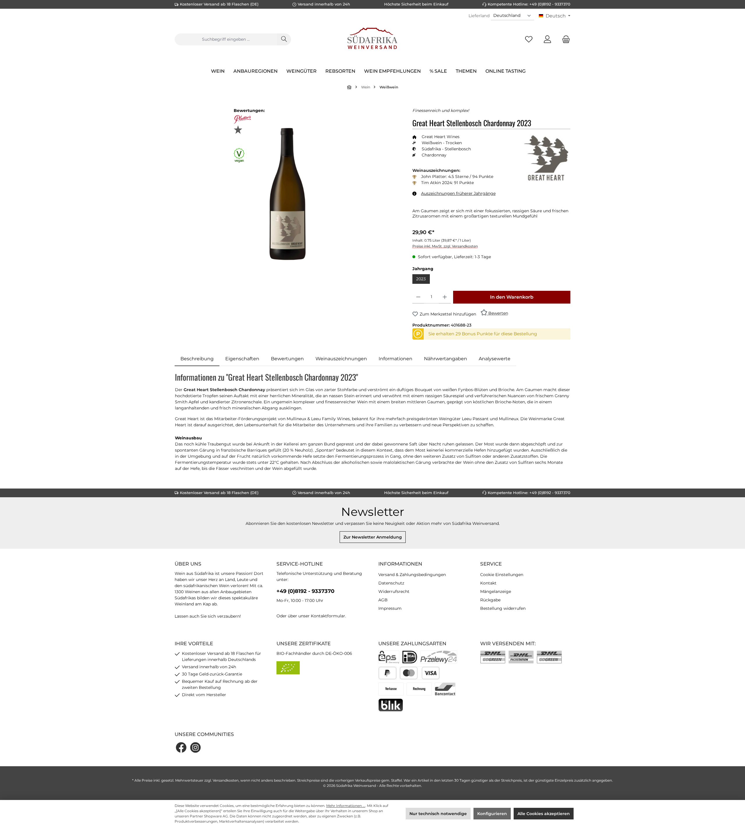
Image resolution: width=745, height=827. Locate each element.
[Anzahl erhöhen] (445, 297)
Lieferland (479, 15)
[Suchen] (284, 39)
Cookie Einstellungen (501, 574)
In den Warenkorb (511, 297)
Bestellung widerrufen (503, 608)
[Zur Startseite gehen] (372, 39)
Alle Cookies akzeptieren (543, 813)
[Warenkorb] (564, 39)
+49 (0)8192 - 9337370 (305, 591)
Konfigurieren (492, 813)
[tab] (197, 359)
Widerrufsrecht (393, 591)
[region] (288, 194)
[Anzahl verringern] (418, 297)
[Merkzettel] (529, 39)
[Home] (349, 87)
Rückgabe (490, 600)
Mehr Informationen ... (345, 805)
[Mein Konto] (547, 39)
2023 (421, 278)
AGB (383, 600)
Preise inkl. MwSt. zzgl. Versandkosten (445, 246)
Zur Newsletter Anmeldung (372, 537)
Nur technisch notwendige (438, 813)
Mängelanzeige (495, 591)
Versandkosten (226, 780)
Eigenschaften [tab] (242, 358)
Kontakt (488, 583)
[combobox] (226, 39)
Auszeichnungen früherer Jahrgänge (458, 193)
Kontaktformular (328, 616)
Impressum (390, 608)
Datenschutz (391, 583)
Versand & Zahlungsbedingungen (412, 574)
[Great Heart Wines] (546, 158)
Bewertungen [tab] (287, 358)
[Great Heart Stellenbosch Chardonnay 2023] (287, 194)
